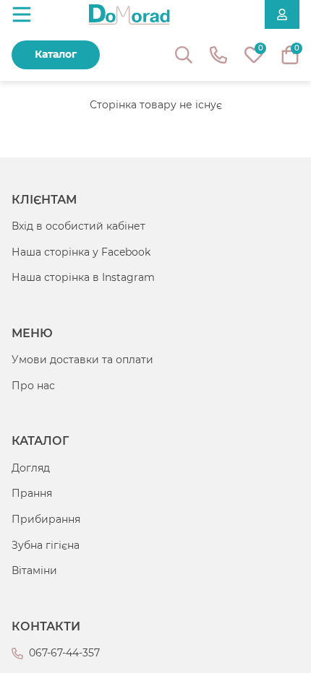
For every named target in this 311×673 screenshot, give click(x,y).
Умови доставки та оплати (82, 359)
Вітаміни (34, 570)
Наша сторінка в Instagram (83, 277)
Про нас (33, 385)
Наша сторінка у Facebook (81, 252)
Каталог (56, 54)
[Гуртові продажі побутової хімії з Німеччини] (129, 14)
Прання (32, 493)
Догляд (31, 467)
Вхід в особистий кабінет (78, 226)
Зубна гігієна (46, 545)
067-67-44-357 (64, 652)
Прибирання (46, 519)
